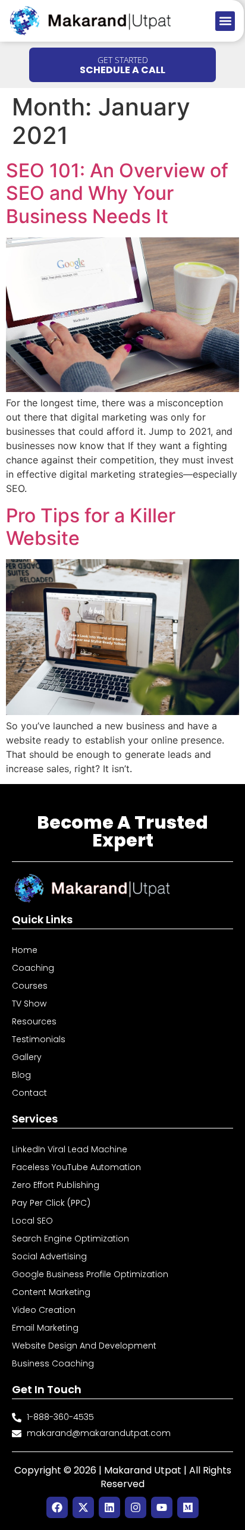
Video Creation (44, 1310)
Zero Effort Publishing (55, 1185)
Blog (21, 1075)
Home (24, 950)
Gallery (27, 1057)
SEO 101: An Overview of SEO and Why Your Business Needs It (117, 193)
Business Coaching (53, 1363)
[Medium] (188, 1507)
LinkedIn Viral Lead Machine (69, 1149)
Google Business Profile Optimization (90, 1274)
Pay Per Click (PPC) (51, 1203)
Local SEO (32, 1221)
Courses (30, 986)
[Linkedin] (109, 1507)
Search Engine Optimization (70, 1238)
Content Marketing (51, 1292)
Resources (34, 1021)
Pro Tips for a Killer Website (90, 527)
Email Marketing (45, 1328)
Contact (29, 1093)
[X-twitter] (83, 1507)
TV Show (29, 1003)
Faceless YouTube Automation (76, 1167)
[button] (225, 21)
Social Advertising (49, 1256)
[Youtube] (161, 1507)
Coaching (33, 968)
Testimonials (38, 1039)
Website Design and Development (84, 1346)
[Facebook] (57, 1507)
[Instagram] (135, 1507)
